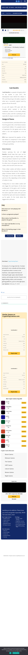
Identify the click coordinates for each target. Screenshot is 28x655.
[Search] (17, 1)
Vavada (7, 401)
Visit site (14, 54)
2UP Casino (5, 521)
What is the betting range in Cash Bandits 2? (11, 230)
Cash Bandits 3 (14, 368)
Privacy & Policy (6, 535)
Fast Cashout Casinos (20, 524)
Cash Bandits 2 (14, 330)
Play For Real (14, 353)
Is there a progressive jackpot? (10, 214)
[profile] (21, 1)
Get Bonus (11, 7)
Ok (10, 653)
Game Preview (18, 7)
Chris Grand (5, 261)
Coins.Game (8, 430)
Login (3, 292)
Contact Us (5, 533)
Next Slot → (19, 235)
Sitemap (5, 537)
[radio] (13, 30)
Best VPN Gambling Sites (20, 526)
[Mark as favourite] (5, 30)
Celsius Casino (6, 520)
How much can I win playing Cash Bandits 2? (11, 209)
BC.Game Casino (7, 525)
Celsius (7, 416)
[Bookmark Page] (3, 30)
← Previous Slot (9, 235)
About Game (5, 7)
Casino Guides (6, 532)
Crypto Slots (9, 411)
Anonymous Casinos (20, 522)
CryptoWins (8, 406)
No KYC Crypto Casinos (19, 519)
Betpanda (6, 43)
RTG (25, 62)
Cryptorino (8, 425)
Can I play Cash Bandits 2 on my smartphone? (11, 224)
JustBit (7, 440)
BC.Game (8, 421)
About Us (5, 530)
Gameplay (24, 7)
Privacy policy (16, 653)
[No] (26, 650)
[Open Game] (8, 30)
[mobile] (25, 1)
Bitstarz (7, 445)
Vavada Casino (6, 518)
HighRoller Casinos (20, 521)
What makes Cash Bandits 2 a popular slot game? (10, 219)
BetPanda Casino (7, 523)
